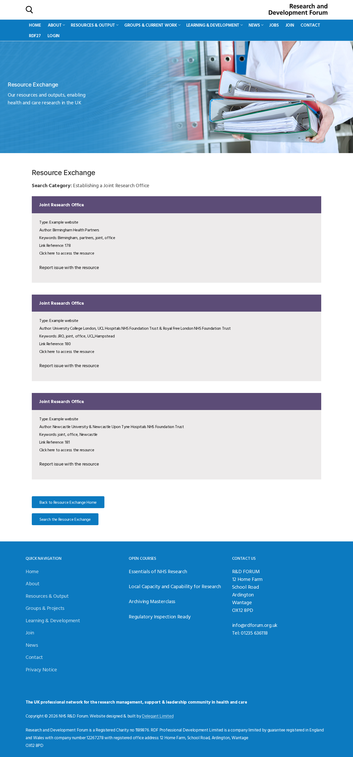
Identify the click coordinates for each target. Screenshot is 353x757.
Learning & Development (53, 620)
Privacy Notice (41, 669)
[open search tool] (29, 10)
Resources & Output (47, 596)
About (33, 583)
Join (30, 632)
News (32, 645)
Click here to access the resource (66, 253)
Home (32, 571)
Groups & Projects (45, 608)
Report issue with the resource (69, 267)
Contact (34, 657)
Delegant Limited (157, 716)
